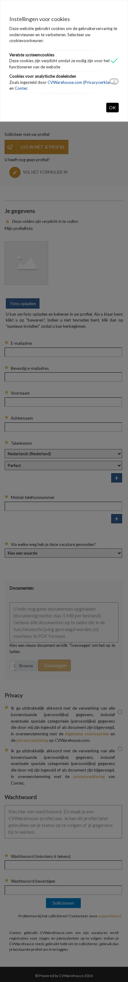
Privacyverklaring (100, 82)
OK (112, 107)
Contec (21, 88)
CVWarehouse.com (65, 82)
